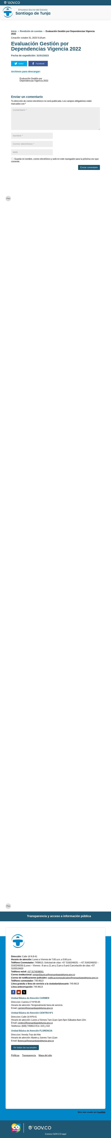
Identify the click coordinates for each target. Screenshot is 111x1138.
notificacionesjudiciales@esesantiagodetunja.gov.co (73, 978)
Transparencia (29, 1055)
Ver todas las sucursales (25, 1047)
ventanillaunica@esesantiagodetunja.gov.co (53, 974)
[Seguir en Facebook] (13, 992)
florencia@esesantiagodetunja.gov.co (36, 1041)
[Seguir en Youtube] (19, 992)
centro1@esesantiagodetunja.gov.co (35, 1023)
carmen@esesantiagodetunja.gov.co (35, 1008)
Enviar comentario (89, 167)
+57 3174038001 (35, 971)
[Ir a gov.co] (12, 3)
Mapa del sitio (45, 1055)
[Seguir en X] (24, 992)
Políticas (15, 1055)
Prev (8, 198)
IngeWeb (101, 1112)
